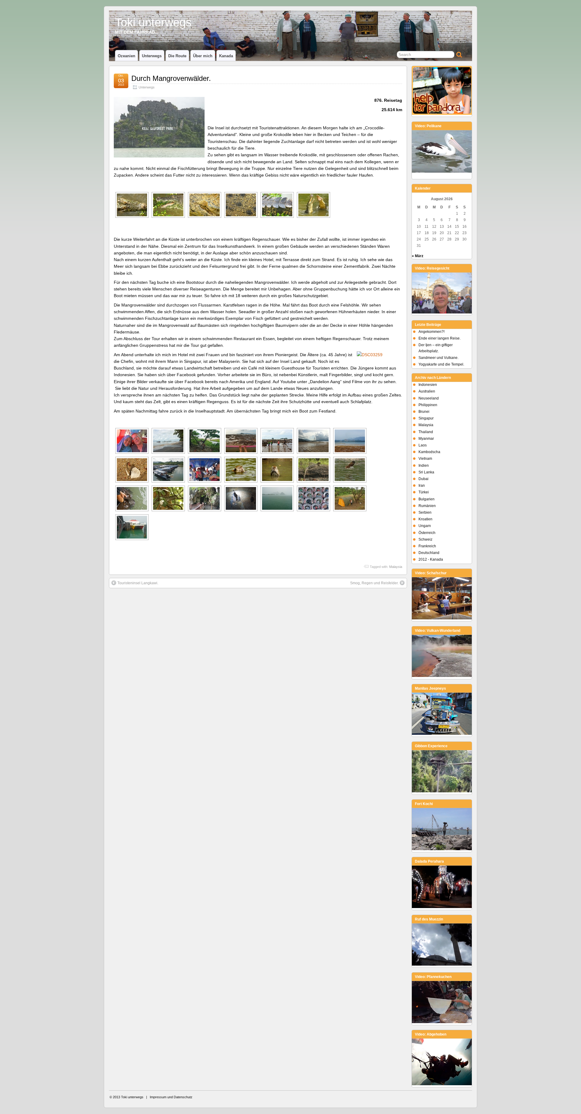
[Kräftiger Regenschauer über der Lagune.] (277, 498)
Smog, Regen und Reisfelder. (374, 583)
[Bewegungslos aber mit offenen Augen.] (204, 205)
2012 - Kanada (431, 559)
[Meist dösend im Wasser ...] (132, 205)
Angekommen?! (432, 332)
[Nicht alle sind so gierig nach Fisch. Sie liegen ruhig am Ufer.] (313, 205)
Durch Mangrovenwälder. (171, 78)
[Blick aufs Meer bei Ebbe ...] (241, 440)
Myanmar (426, 438)
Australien (427, 391)
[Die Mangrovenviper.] (168, 498)
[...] (277, 440)
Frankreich (427, 546)
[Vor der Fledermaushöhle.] (204, 498)
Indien (424, 465)
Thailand (426, 432)
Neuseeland (429, 398)
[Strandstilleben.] (132, 469)
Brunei (424, 411)
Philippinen (428, 405)
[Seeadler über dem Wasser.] (350, 469)
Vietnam (425, 458)
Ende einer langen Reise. (440, 338)
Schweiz (425, 539)
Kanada (226, 56)
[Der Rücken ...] (241, 205)
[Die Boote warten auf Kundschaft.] (168, 469)
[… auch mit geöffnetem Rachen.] (168, 205)
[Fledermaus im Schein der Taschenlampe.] (241, 498)
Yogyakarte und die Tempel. (441, 364)
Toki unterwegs (153, 22)
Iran (422, 485)
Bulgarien (427, 499)
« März (417, 256)
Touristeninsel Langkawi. (137, 583)
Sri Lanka (426, 472)
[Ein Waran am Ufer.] (313, 469)
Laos (423, 445)
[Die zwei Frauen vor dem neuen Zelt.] (350, 498)
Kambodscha (429, 452)
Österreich (427, 533)
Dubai (423, 479)
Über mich (202, 56)
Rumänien (427, 506)
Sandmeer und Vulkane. (438, 358)
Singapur (426, 418)
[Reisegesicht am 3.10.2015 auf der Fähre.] (132, 440)
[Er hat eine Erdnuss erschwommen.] (241, 469)
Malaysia (395, 567)
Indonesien (428, 385)
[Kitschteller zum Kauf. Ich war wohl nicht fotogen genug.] (313, 498)
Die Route (177, 56)
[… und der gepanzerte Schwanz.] (277, 205)
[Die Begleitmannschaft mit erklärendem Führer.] (204, 469)
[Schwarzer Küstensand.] (168, 440)
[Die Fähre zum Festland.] (132, 527)
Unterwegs (152, 56)
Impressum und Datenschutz (171, 1097)
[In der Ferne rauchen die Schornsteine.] (350, 440)
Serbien (425, 512)
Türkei (424, 492)
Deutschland (429, 553)
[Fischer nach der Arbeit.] (204, 440)
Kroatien (425, 519)
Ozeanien (126, 56)
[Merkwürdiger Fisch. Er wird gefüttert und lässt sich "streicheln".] (132, 498)
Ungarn (425, 526)
